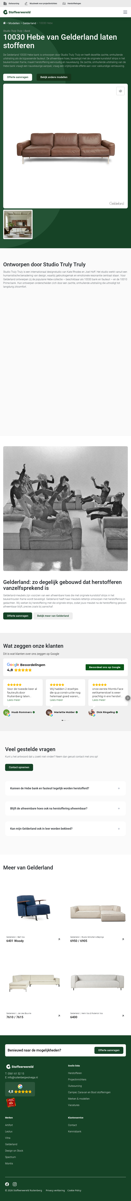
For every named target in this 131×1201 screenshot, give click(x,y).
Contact (72, 1125)
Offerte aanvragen (17, 77)
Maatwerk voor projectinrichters (43, 3)
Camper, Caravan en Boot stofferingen (89, 1092)
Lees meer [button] (13, 700)
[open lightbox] (65, 146)
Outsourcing (14, 3)
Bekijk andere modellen (53, 77)
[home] (17, 12)
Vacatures (73, 1105)
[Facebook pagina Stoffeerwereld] (7, 1184)
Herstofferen (75, 1073)
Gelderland (29, 23)
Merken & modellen (79, 1098)
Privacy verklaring (55, 1190)
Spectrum (10, 1157)
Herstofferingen (74, 3)
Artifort (9, 1125)
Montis (9, 1163)
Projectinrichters (77, 1079)
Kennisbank (74, 1131)
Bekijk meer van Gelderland (53, 615)
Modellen (14, 23)
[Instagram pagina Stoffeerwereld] (15, 1184)
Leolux (8, 1131)
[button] (124, 12)
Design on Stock (14, 1150)
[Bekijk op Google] (6, 712)
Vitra (7, 1137)
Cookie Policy (74, 1190)
